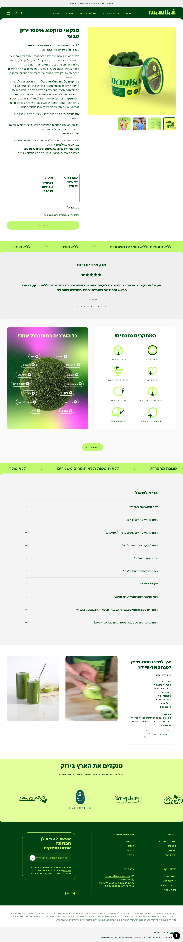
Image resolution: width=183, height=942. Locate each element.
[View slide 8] (81, 307)
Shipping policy (107, 937)
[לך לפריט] (169, 123)
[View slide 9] (77, 307)
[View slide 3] (98, 307)
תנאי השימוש (169, 880)
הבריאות (129, 841)
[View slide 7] (84, 307)
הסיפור (130, 850)
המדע (131, 845)
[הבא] (95, 71)
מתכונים (172, 845)
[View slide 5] (91, 307)
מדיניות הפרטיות (167, 885)
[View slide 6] (88, 307)
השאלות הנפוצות (167, 841)
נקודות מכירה (169, 876)
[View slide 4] (95, 307)
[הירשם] (32, 858)
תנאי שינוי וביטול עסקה (142, 937)
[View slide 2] (102, 307)
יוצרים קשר (170, 855)
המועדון (172, 850)
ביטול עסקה (170, 889)
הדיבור (130, 855)
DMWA (173, 932)
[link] (135, 378)
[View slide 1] (105, 307)
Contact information (123, 937)
